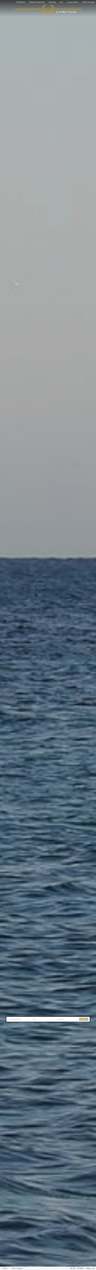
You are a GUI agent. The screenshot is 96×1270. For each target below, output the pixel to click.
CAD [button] (73, 1268)
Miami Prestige (88, 2)
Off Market (20, 2)
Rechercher (83, 1019)
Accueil (4, 1268)
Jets (61, 2)
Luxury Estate (72, 2)
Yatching (52, 2)
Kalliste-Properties (36, 2)
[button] (7, 635)
